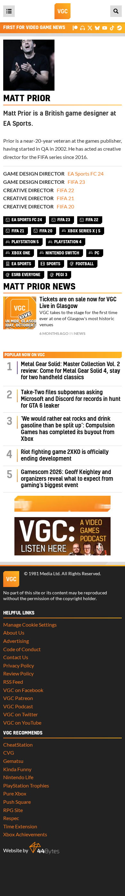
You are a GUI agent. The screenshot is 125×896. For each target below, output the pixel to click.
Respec (11, 818)
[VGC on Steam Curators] (119, 28)
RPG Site (13, 810)
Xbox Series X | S (84, 231)
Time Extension (20, 826)
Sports (53, 264)
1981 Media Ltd (44, 573)
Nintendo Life (18, 777)
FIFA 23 (76, 182)
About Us (13, 632)
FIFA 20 (65, 206)
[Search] (116, 11)
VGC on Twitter (20, 714)
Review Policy (18, 673)
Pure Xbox (14, 793)
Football (85, 264)
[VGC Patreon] (75, 28)
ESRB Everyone (26, 275)
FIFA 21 (65, 198)
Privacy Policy (18, 665)
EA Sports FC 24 (86, 173)
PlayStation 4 (67, 242)
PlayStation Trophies (26, 785)
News (79, 333)
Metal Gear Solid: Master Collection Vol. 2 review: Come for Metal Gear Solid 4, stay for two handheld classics (70, 371)
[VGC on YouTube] (104, 28)
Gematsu (13, 761)
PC (97, 253)
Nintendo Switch (62, 253)
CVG (8, 752)
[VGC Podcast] (82, 28)
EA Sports (21, 264)
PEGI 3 (61, 275)
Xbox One (21, 253)
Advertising (16, 641)
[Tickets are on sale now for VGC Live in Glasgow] (19, 313)
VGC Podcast (18, 706)
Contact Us (15, 657)
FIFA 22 (65, 190)
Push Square (17, 802)
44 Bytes (44, 848)
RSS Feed (13, 682)
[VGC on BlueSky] (97, 28)
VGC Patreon (18, 698)
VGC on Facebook (23, 690)
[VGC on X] (90, 28)
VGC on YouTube (22, 722)
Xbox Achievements (25, 834)
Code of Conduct (22, 649)
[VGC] (62, 11)
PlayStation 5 (25, 242)
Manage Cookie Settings (30, 624)
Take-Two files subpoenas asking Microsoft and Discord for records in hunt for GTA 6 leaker (71, 399)
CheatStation (18, 745)
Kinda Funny (17, 769)
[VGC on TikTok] (112, 28)
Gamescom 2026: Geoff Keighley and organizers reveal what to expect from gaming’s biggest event (67, 479)
